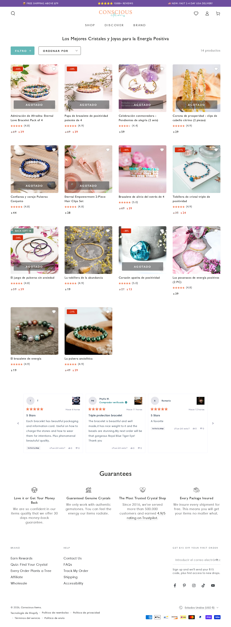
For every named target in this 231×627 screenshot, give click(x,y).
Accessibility (73, 583)
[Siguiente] (213, 423)
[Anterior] (18, 423)
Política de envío (54, 618)
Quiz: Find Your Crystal (29, 564)
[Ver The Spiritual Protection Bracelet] (201, 401)
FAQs (68, 564)
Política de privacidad (86, 612)
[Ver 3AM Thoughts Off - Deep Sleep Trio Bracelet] (76, 401)
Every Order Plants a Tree (31, 571)
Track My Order (76, 571)
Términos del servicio (27, 618)
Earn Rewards (22, 558)
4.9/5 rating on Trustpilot (146, 515)
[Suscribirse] (218, 559)
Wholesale (19, 583)
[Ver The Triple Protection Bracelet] (138, 401)
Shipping (71, 577)
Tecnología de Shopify (24, 612)
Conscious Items (31, 607)
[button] (12, 13)
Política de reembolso (55, 612)
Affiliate (17, 577)
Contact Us (73, 558)
